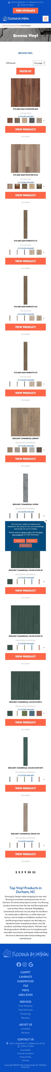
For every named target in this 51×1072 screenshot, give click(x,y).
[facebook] (19, 964)
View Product (25, 129)
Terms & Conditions (25, 1053)
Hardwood (25, 981)
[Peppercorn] (32, 120)
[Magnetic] (32, 515)
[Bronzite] (24, 252)
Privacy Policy (25, 1056)
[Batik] (25, 224)
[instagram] (25, 964)
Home (5, 25)
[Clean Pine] (32, 450)
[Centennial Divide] (32, 186)
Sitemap (25, 1060)
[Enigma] (24, 515)
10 (29, 872)
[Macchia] (32, 845)
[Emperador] (17, 845)
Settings (25, 545)
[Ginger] (24, 120)
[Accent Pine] (25, 422)
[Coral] (39, 581)
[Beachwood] (17, 252)
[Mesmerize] (39, 515)
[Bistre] (17, 581)
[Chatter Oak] (24, 450)
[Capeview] (39, 252)
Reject (32, 541)
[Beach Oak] (17, 450)
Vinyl (17, 25)
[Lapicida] (24, 845)
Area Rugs (25, 995)
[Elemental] (25, 488)
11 (34, 872)
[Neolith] (39, 845)
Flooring (11, 25)
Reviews (25, 1018)
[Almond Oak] (25, 158)
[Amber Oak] (17, 186)
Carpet (26, 972)
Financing (25, 1014)
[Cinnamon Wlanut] (39, 186)
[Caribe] (32, 581)
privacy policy (26, 532)
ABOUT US (25, 1024)
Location (25, 1028)
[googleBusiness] (31, 964)
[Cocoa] (17, 120)
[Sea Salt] (39, 120)
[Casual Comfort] (24, 186)
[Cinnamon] (25, 92)
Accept (19, 541)
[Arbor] (25, 554)
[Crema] (25, 817)
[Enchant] (17, 515)
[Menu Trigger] (46, 19)
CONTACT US (25, 1039)
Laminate (25, 977)
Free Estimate (25, 1010)
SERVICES (25, 1002)
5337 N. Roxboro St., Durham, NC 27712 (27, 2)
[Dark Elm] (39, 450)
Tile (25, 986)
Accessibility (25, 1050)
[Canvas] (32, 252)
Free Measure (25, 1006)
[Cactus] (24, 581)
